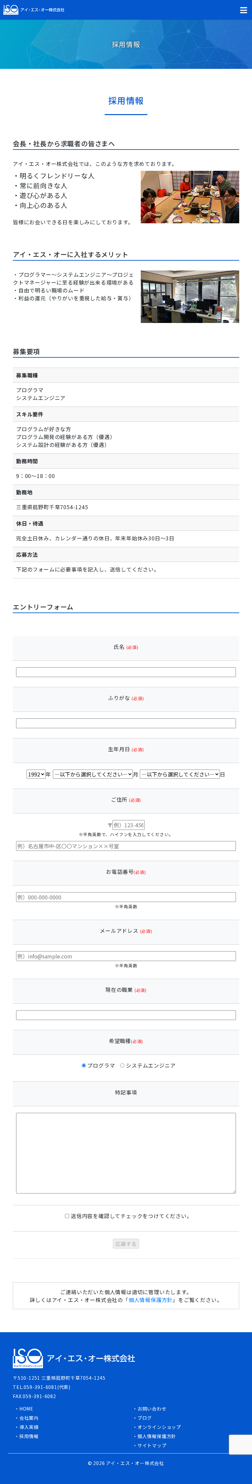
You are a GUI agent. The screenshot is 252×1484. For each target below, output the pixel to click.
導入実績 (29, 1427)
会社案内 (29, 1417)
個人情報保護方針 (151, 1300)
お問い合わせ (152, 1408)
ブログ (144, 1417)
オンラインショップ (159, 1427)
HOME (26, 1408)
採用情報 (29, 1436)
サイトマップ (152, 1445)
